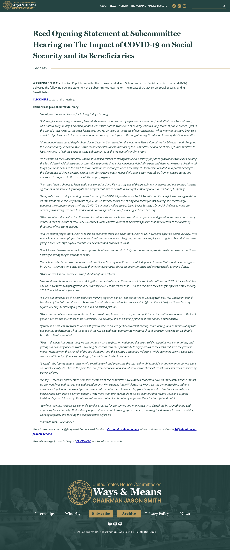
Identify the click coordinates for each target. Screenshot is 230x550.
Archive (129, 513)
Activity (123, 5)
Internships (45, 513)
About (103, 5)
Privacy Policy (157, 513)
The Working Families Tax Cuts (149, 5)
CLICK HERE (40, 99)
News (113, 5)
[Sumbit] (224, 6)
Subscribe (101, 513)
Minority (72, 513)
